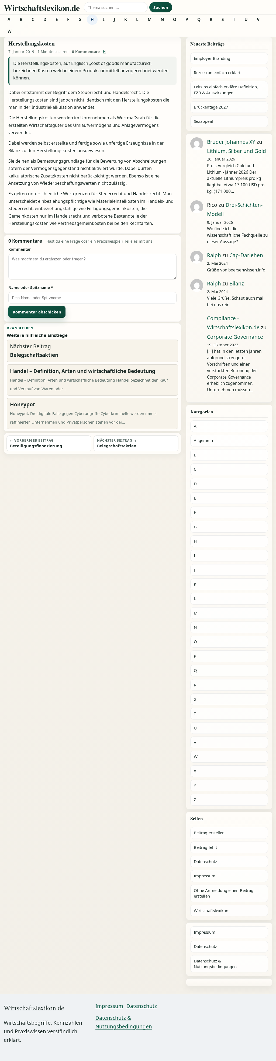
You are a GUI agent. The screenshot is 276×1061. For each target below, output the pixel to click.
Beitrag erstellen (209, 832)
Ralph (214, 255)
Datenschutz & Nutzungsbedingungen (215, 963)
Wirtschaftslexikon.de (42, 7)
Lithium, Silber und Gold (236, 151)
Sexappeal (203, 121)
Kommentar (19, 249)
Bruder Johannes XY (231, 141)
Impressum (204, 875)
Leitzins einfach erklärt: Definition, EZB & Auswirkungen (226, 89)
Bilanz (236, 283)
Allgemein (203, 440)
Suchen (160, 7)
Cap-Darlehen (246, 255)
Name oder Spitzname (30, 287)
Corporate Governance (235, 336)
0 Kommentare (86, 51)
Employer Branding (212, 58)
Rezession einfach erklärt (217, 72)
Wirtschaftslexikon (211, 910)
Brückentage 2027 (211, 107)
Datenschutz (205, 861)
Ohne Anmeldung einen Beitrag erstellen (223, 893)
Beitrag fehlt (205, 847)
